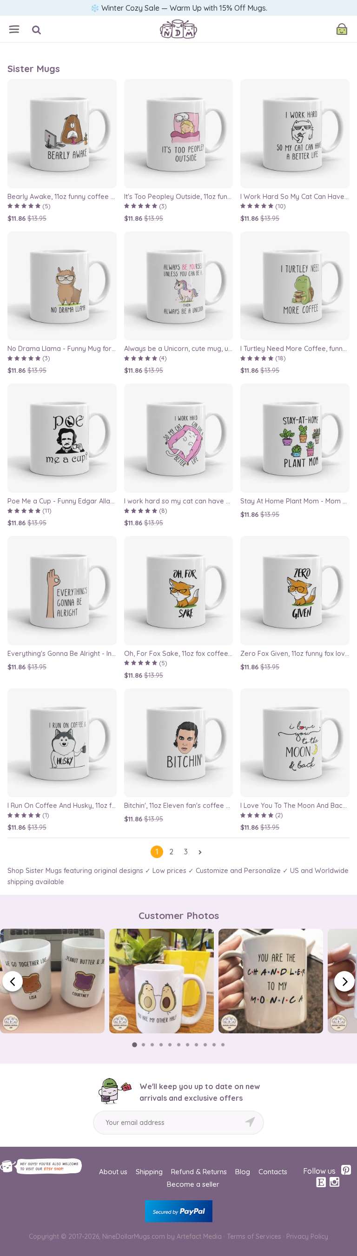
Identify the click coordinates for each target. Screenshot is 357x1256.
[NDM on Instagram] (334, 1182)
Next (344, 981)
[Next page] (200, 852)
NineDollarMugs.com (133, 1236)
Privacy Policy (307, 1236)
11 (223, 1045)
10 (214, 1045)
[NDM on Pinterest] (346, 1170)
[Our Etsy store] (321, 1182)
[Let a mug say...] (178, 19)
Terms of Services (254, 1236)
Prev (12, 981)
